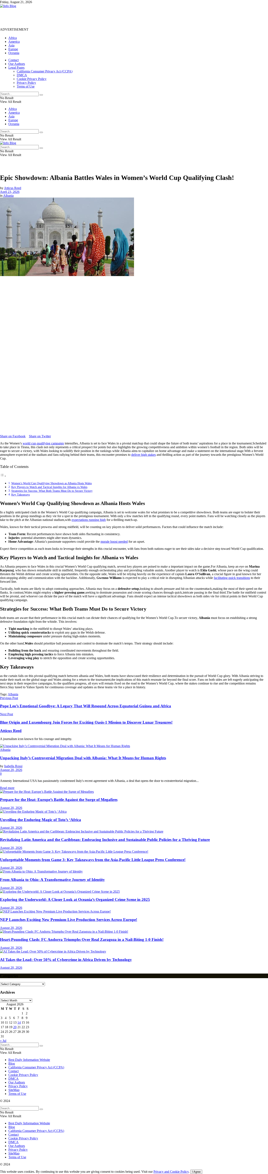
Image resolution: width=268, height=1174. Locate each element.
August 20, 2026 (11, 770)
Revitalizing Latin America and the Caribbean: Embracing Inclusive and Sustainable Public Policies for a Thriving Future (105, 839)
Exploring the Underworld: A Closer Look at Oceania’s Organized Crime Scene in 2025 (75, 899)
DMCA (22, 75)
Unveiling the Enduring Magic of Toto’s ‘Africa (40, 820)
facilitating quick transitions (232, 578)
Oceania (13, 53)
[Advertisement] (76, 17)
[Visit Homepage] (8, 6)
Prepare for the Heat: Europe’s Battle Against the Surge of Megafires (58, 799)
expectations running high (89, 520)
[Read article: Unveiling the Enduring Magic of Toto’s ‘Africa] (134, 812)
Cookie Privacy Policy (31, 79)
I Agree (196, 1171)
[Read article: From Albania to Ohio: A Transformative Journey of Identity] (134, 871)
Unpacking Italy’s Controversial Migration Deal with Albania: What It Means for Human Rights (83, 758)
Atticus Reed (12, 188)
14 (19, 1022)
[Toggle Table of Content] (3, 476)
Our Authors (16, 64)
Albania (8, 195)
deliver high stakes (143, 454)
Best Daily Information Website (29, 1060)
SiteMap (13, 1090)
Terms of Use (26, 86)
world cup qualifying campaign (43, 443)
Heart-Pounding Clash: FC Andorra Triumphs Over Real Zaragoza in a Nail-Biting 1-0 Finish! (82, 939)
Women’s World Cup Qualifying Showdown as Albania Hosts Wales (51, 483)
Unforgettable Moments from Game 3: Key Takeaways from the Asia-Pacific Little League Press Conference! (93, 860)
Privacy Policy (26, 82)
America (14, 41)
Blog (11, 1063)
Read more (7, 788)
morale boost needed (114, 541)
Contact (13, 60)
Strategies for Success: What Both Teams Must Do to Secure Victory (52, 490)
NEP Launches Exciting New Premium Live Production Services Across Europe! (68, 919)
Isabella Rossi (13, 766)
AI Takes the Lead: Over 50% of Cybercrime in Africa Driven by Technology (66, 959)
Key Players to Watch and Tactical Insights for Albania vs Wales (49, 487)
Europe (13, 49)
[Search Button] (41, 95)
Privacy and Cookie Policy (171, 1171)
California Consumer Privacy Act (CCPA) (44, 71)
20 (15, 1027)
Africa (12, 38)
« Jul (3, 1040)
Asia (11, 45)
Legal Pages (16, 67)
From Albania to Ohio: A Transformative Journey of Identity (52, 879)
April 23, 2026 (9, 192)
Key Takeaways (20, 494)
